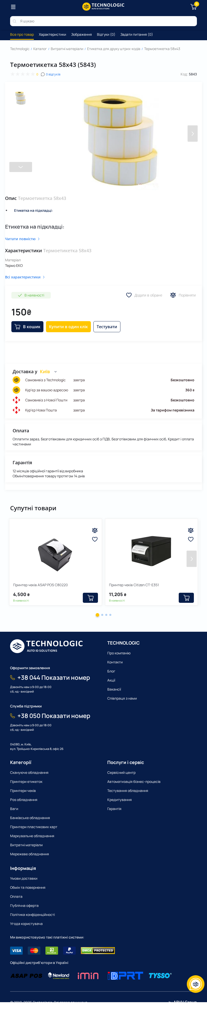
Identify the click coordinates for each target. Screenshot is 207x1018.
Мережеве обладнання (29, 854)
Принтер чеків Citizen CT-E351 (134, 585)
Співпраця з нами (122, 698)
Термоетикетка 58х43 (162, 48)
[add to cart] (90, 598)
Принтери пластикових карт (33, 826)
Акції (111, 680)
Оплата (16, 896)
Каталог (40, 48)
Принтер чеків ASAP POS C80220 (40, 585)
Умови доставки (23, 878)
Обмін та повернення (27, 887)
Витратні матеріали (67, 48)
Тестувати (107, 326)
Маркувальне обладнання (32, 835)
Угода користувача (26, 923)
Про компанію (119, 653)
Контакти (115, 662)
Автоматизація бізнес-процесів (134, 781)
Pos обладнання (23, 799)
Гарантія (114, 808)
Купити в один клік (68, 326)
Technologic (20, 48)
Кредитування (119, 799)
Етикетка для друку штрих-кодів (113, 48)
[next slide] (20, 167)
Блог (111, 671)
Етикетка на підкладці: (33, 210)
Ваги (14, 808)
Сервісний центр (121, 772)
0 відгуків (53, 74)
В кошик (31, 326)
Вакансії (114, 689)
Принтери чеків (23, 790)
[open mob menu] (13, 7)
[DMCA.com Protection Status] (98, 950)
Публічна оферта (24, 905)
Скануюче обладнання (29, 772)
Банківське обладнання (30, 817)
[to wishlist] (95, 539)
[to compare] (95, 530)
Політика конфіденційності (32, 914)
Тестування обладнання (127, 790)
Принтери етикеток (26, 781)
